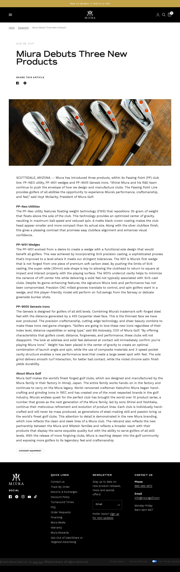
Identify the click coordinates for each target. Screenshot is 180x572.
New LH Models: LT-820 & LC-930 (90, 3)
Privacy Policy (117, 561)
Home (11, 27)
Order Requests (61, 512)
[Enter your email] (118, 504)
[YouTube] (29, 497)
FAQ (53, 507)
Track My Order (60, 486)
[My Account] (158, 14)
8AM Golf (38, 562)
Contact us (58, 481)
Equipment (23, 27)
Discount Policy (60, 497)
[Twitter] (16, 496)
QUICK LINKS (60, 475)
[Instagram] (23, 496)
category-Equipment (30, 451)
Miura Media (58, 522)
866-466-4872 (143, 486)
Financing (56, 517)
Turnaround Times (62, 502)
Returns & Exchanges (64, 492)
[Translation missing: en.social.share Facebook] (18, 83)
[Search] (164, 14)
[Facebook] (10, 496)
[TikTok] (35, 497)
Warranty (56, 527)
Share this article (30, 77)
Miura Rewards (60, 532)
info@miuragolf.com (147, 497)
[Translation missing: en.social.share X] (26, 83)
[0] (169, 14)
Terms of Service (138, 561)
